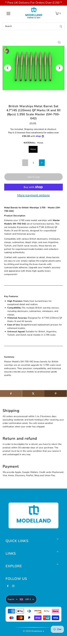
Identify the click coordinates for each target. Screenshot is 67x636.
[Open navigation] (8, 13)
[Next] (59, 67)
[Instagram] (13, 586)
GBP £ (28, 599)
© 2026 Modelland (32, 631)
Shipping (28, 129)
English (11, 599)
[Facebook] (7, 586)
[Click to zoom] (59, 42)
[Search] (61, 26)
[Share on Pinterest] (55, 393)
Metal (33, 149)
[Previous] (7, 67)
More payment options (33, 195)
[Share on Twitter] (33, 393)
